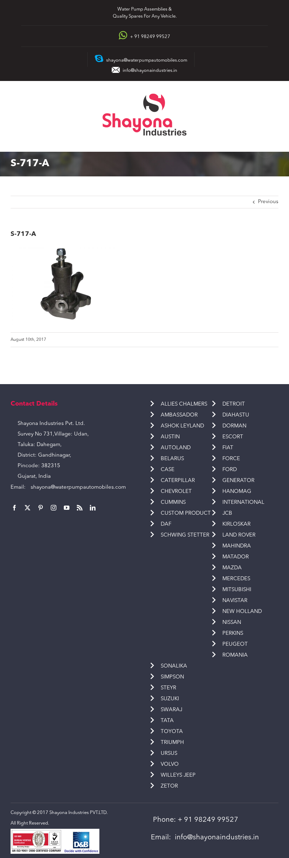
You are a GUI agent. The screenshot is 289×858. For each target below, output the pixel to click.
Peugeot (235, 644)
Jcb (227, 513)
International (243, 502)
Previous (268, 202)
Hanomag (236, 491)
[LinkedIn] (93, 508)
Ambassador (179, 415)
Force (231, 459)
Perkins (232, 633)
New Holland (242, 611)
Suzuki (170, 699)
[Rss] (79, 508)
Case (167, 469)
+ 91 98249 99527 (208, 819)
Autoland (176, 448)
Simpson (172, 677)
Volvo (170, 764)
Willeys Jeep (178, 775)
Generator (238, 480)
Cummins (173, 502)
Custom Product (186, 513)
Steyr (168, 688)
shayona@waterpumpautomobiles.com (78, 487)
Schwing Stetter (185, 535)
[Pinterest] (40, 508)
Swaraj (171, 710)
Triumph (172, 742)
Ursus (169, 753)
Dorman (234, 426)
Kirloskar (236, 524)
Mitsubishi (236, 590)
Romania (235, 655)
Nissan (231, 622)
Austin (170, 437)
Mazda (232, 568)
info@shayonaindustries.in (150, 70)
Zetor (169, 786)
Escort (232, 437)
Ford (229, 469)
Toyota (172, 731)
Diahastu (235, 415)
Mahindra (236, 546)
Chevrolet (176, 491)
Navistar (234, 600)
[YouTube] (66, 508)
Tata (167, 721)
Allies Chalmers (184, 404)
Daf (166, 524)
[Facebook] (14, 508)
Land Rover (239, 535)
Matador (235, 557)
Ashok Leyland (182, 426)
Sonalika (174, 666)
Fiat (227, 448)
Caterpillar (178, 480)
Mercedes (236, 579)
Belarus (172, 459)
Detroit (233, 404)
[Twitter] (27, 508)
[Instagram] (53, 508)
